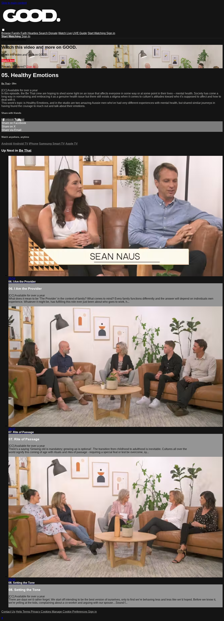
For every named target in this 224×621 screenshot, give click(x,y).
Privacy (36, 611)
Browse (6, 33)
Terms (27, 611)
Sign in (110, 33)
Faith (24, 33)
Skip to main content (14, 2)
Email (20, 119)
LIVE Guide (80, 33)
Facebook (8, 119)
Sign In (26, 36)
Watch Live (65, 33)
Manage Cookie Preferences (70, 611)
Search (43, 33)
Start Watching (97, 33)
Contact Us (8, 611)
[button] (3, 30)
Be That (5, 83)
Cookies (46, 611)
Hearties (33, 33)
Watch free (8, 60)
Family (16, 33)
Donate (53, 33)
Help (19, 611)
